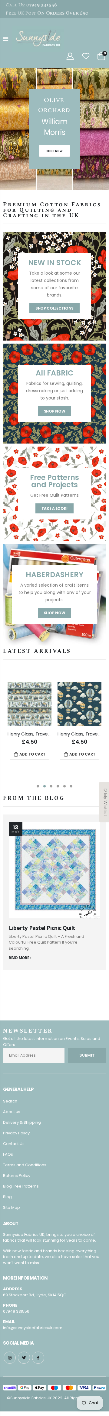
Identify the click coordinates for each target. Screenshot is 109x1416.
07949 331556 (16, 1311)
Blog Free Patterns (21, 1186)
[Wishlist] (86, 56)
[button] (38, 786)
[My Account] (69, 56)
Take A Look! (54, 508)
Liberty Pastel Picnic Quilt (42, 927)
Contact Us (14, 1144)
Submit (87, 1055)
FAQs (8, 1154)
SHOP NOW (54, 151)
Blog (7, 1197)
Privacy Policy (16, 1133)
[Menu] (5, 39)
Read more (19, 957)
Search (10, 1101)
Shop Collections (54, 308)
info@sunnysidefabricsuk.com (32, 1328)
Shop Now (54, 411)
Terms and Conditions (24, 1165)
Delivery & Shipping (22, 1122)
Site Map (11, 1207)
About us (11, 1112)
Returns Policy (16, 1175)
